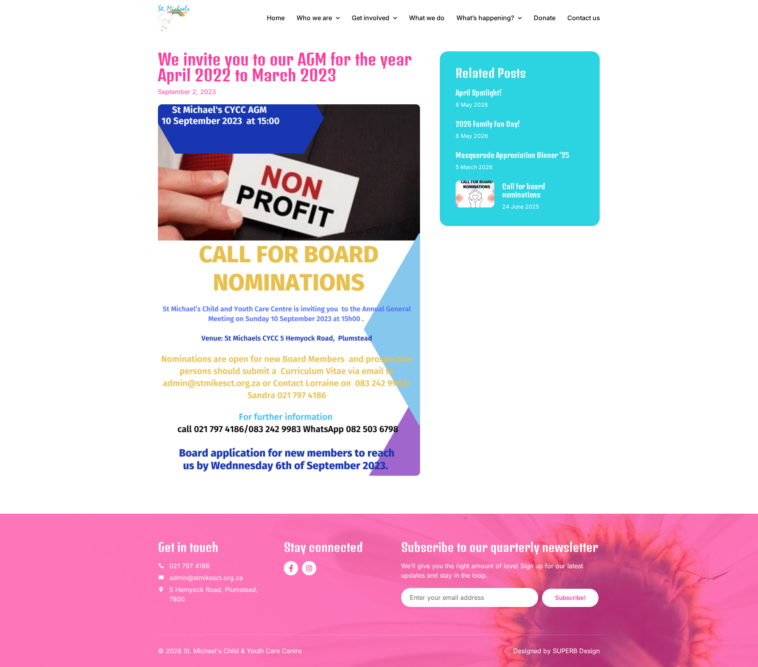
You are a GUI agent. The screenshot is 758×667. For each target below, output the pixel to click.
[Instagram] (309, 568)
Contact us (583, 18)
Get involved (370, 18)
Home (276, 18)
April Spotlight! (478, 92)
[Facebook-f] (291, 568)
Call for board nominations (523, 191)
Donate (544, 18)
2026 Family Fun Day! (488, 123)
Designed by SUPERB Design (556, 651)
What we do (427, 18)
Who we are (314, 18)
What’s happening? (485, 18)
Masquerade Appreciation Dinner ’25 (512, 155)
